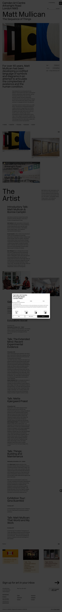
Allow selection (31, 316)
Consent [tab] (18, 301)
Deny (19, 316)
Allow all (43, 316)
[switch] (26, 313)
